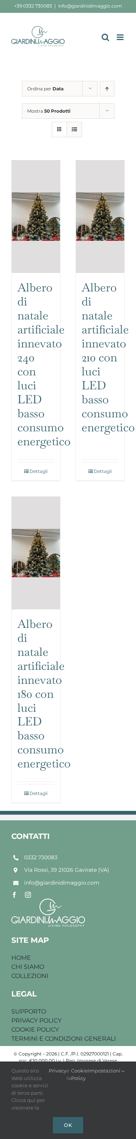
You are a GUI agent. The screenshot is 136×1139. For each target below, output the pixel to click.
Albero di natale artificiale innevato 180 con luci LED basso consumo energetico (44, 693)
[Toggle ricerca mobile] (105, 37)
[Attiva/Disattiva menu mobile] (121, 37)
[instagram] (28, 895)
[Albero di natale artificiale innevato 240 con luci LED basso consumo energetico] (36, 216)
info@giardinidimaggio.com (90, 6)
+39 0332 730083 (33, 6)
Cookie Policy (79, 1074)
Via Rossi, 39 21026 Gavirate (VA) (66, 869)
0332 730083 (40, 857)
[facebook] (14, 895)
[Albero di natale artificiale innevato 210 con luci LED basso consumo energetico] (100, 216)
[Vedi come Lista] (74, 129)
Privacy (57, 1071)
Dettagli (38, 471)
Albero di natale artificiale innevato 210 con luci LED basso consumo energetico (108, 357)
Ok (68, 1125)
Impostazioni (105, 1071)
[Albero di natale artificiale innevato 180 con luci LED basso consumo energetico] (36, 553)
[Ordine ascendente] (107, 88)
